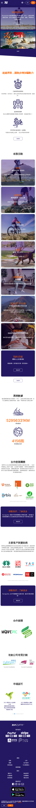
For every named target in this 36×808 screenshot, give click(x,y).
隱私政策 (26, 778)
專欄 (10, 763)
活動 (10, 760)
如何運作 (26, 763)
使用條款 (9, 778)
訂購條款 (9, 775)
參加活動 (18, 24)
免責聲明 (26, 775)
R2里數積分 (26, 765)
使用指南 (9, 765)
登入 (28, 2)
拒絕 (4, 805)
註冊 (33, 2)
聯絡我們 (18, 370)
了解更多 (18, 138)
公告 (26, 760)
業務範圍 (18, 767)
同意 (10, 805)
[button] (17, 51)
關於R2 (10, 773)
